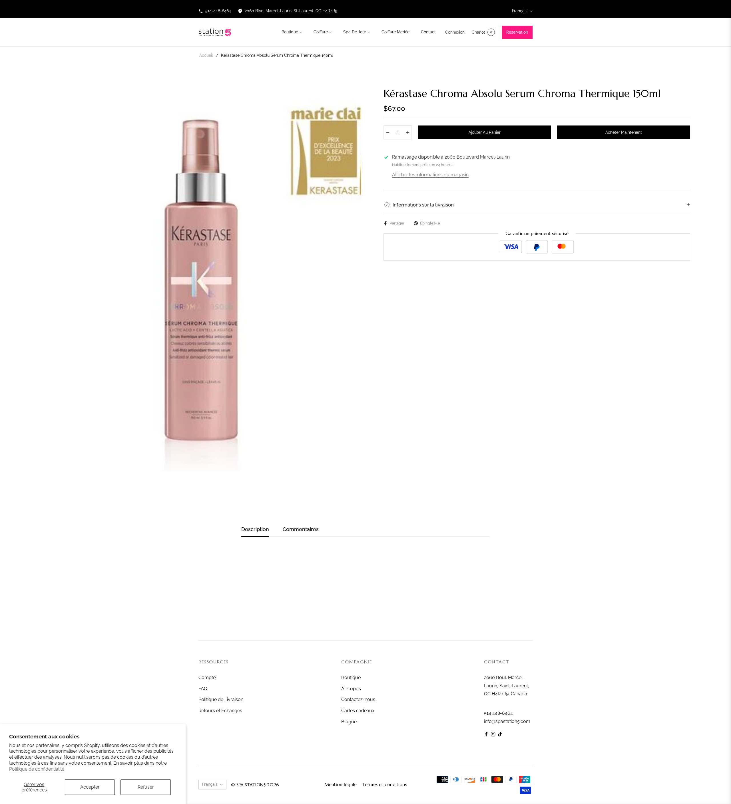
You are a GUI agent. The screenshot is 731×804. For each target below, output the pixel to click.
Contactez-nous (358, 699)
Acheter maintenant (623, 132)
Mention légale (340, 784)
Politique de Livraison (220, 699)
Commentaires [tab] (301, 529)
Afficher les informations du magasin (430, 174)
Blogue (349, 721)
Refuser (146, 787)
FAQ (202, 688)
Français (519, 11)
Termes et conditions (384, 784)
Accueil (206, 55)
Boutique (351, 677)
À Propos (351, 688)
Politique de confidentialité (36, 769)
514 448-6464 (498, 713)
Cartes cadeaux (357, 710)
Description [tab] (255, 529)
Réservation (517, 32)
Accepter (90, 787)
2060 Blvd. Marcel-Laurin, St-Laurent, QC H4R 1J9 (291, 11)
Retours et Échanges (220, 710)
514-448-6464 (218, 11)
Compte (207, 677)
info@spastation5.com (507, 721)
